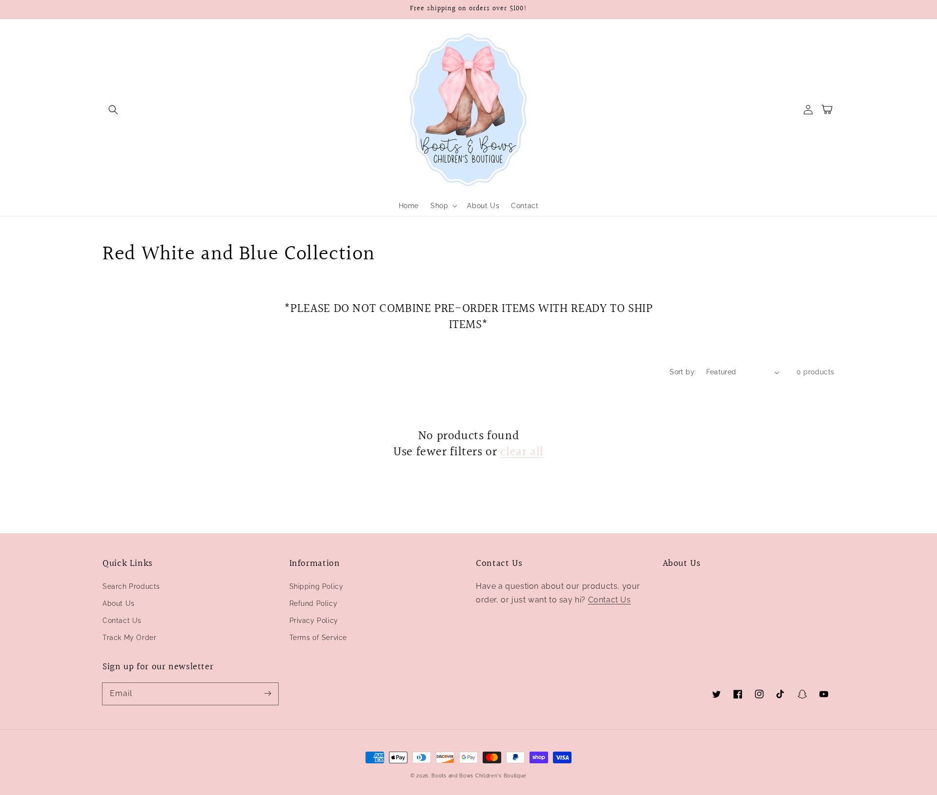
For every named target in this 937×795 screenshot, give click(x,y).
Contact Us (122, 620)
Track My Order (129, 637)
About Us (118, 603)
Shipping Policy (316, 586)
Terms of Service (318, 637)
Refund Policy (313, 603)
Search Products (131, 586)
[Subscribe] (267, 693)
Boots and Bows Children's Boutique (479, 775)
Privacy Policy (313, 620)
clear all (522, 452)
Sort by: (683, 372)
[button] (113, 109)
